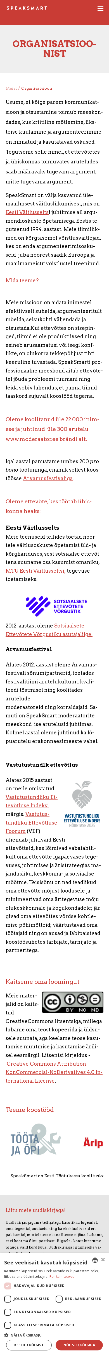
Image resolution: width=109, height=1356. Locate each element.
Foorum (16, 831)
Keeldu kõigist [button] (29, 1345)
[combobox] (95, 1260)
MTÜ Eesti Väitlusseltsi (35, 571)
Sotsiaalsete (69, 626)
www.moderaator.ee (32, 439)
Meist (11, 88)
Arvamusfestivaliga (48, 478)
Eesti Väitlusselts (27, 212)
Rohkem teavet (61, 1276)
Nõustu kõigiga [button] (79, 1345)
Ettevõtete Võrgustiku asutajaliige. (49, 634)
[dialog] (54, 1304)
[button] (54, 1335)
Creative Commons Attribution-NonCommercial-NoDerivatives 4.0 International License (54, 1072)
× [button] (103, 1260)
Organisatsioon (36, 88)
